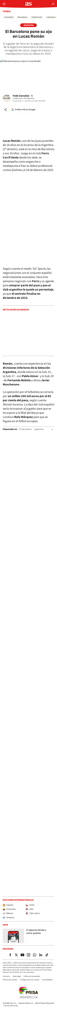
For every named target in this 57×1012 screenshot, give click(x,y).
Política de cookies (10, 980)
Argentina (39, 429)
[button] (5, 109)
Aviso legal (17, 976)
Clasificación (37, 17)
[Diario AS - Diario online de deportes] (28, 4)
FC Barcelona (25, 429)
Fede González (21, 95)
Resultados (22, 17)
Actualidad (8, 17)
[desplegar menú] (4, 4)
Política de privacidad (32, 976)
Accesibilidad (47, 980)
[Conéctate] (53, 4)
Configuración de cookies (29, 980)
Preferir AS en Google (25, 109)
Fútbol (7, 11)
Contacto (6, 976)
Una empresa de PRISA (29, 990)
